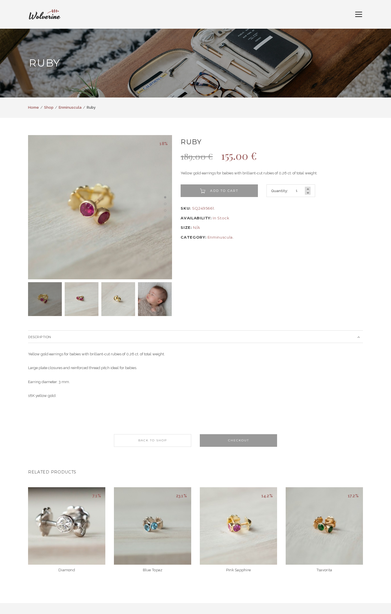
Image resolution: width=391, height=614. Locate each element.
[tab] (195, 336)
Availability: (196, 218)
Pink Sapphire (238, 570)
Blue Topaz (153, 570)
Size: (186, 227)
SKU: (186, 208)
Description (39, 337)
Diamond (66, 570)
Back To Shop (152, 440)
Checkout (238, 440)
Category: (193, 237)
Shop (49, 107)
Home (33, 107)
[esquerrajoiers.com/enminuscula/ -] (44, 14)
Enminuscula (70, 107)
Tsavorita (324, 570)
